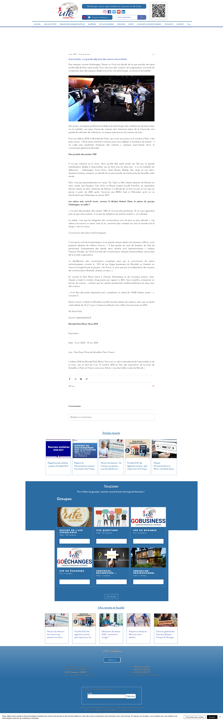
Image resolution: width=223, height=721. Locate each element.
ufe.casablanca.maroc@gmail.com (82, 674)
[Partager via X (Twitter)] (75, 379)
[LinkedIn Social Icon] (123, 11)
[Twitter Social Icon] (114, 11)
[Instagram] (105, 11)
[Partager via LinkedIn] (81, 379)
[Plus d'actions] (153, 54)
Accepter (212, 717)
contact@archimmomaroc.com (128, 710)
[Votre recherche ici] (141, 17)
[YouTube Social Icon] (118, 11)
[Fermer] (220, 717)
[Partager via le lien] (87, 379)
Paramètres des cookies (195, 717)
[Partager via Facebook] (70, 379)
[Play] (90, 17)
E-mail (90, 693)
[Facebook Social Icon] (109, 11)
